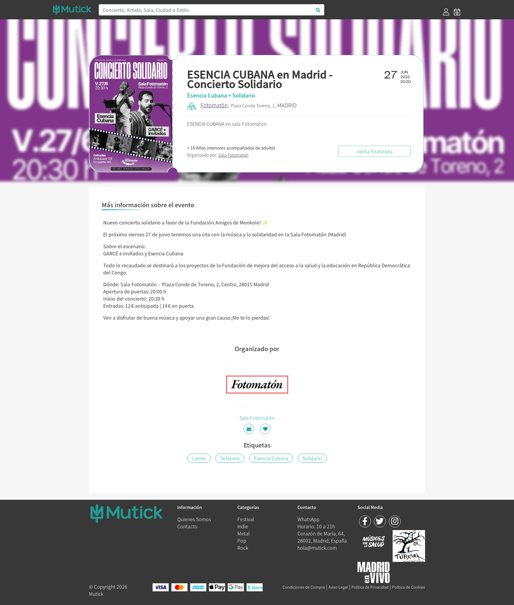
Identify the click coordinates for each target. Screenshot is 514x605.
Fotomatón (214, 105)
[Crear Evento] (457, 11)
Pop (241, 540)
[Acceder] (446, 11)
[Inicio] (72, 9)
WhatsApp (308, 519)
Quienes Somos (194, 519)
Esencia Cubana (271, 458)
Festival (245, 519)
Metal (243, 533)
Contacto (187, 526)
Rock (242, 547)
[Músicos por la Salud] (374, 541)
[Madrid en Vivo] (409, 545)
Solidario (230, 458)
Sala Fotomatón (233, 155)
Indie (242, 526)
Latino (199, 458)
